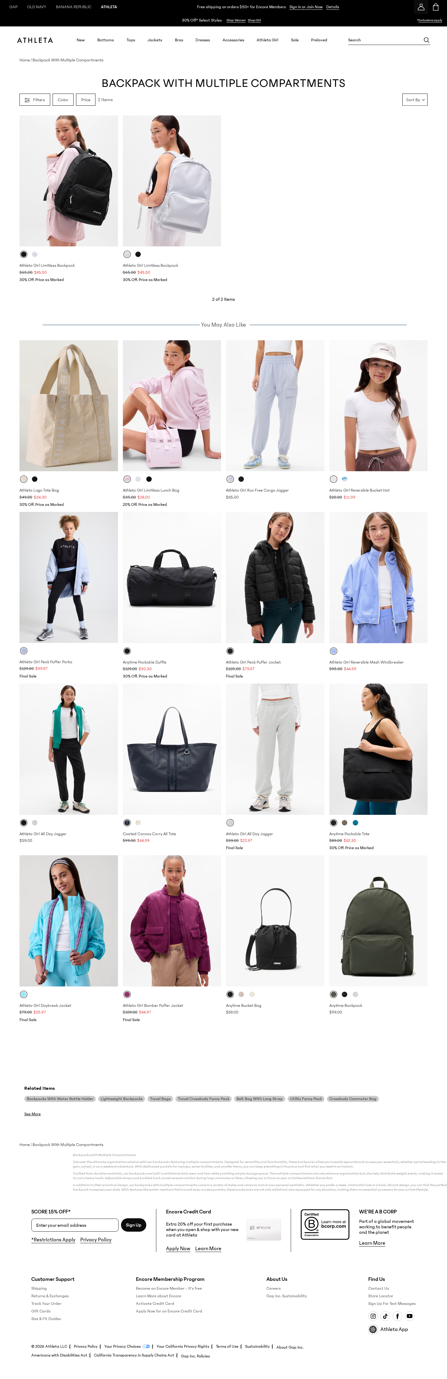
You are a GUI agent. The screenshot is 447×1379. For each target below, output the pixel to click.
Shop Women (236, 20)
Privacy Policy (96, 1240)
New (81, 40)
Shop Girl (254, 20)
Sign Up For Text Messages (392, 1303)
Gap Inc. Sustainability (286, 1296)
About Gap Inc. (289, 1347)
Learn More (208, 1249)
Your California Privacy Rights (183, 1346)
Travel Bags (160, 1098)
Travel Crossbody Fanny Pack (203, 1098)
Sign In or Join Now (306, 7)
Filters (39, 99)
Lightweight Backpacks (122, 1098)
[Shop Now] (223, 20)
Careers (273, 1288)
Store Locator (380, 1296)
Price (85, 99)
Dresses (203, 40)
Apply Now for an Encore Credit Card (169, 1311)
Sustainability (257, 1346)
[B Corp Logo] (325, 1224)
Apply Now (178, 1249)
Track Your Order (46, 1303)
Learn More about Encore (158, 1296)
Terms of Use (227, 1346)
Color (63, 99)
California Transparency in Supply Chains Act (134, 1355)
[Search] (426, 40)
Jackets (154, 40)
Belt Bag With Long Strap (260, 1098)
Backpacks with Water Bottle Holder (60, 1098)
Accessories (233, 40)
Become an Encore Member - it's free (169, 1288)
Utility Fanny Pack (306, 1098)
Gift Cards (40, 1311)
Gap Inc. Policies (195, 1356)
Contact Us (378, 1288)
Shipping (39, 1288)
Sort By (413, 99)
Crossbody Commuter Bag (352, 1098)
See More (32, 1114)
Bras (179, 40)
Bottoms (105, 40)
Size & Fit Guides (46, 1318)
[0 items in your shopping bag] (435, 7)
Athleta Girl (267, 40)
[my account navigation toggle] (421, 7)
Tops (130, 40)
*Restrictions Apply (53, 1240)
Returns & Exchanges (50, 1296)
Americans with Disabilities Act (59, 1355)
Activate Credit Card (155, 1303)
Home (24, 60)
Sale (295, 40)
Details (332, 7)
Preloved (319, 40)
